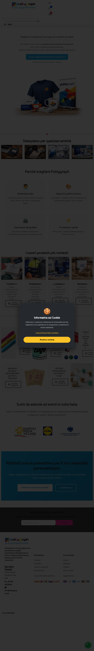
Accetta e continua (47, 340)
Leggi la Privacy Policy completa (47, 333)
